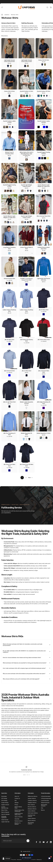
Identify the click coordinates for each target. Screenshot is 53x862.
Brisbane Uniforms (32, 808)
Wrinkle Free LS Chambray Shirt (9, 153)
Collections (6, 14)
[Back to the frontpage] (2, 14)
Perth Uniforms (31, 804)
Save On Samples (5, 814)
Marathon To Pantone (18, 823)
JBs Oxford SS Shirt (9, 370)
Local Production (45, 800)
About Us (17, 796)
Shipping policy (39, 859)
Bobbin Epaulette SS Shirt (26, 434)
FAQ (16, 800)
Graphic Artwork (5, 804)
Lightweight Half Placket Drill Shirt (43, 279)
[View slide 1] (24, 775)
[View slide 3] (27, 775)
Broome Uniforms (32, 806)
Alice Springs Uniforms (31, 823)
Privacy (16, 804)
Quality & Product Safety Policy (19, 814)
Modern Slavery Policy (18, 807)
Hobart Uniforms (32, 818)
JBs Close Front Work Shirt (9, 465)
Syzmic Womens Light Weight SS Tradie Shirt (44, 185)
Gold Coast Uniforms (33, 813)
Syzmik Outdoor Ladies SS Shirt (43, 121)
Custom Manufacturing (4, 807)
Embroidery (4, 796)
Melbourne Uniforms (32, 796)
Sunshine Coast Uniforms (31, 815)
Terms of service (33, 859)
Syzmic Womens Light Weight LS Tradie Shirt (9, 216)
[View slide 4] (29, 775)
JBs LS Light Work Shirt (9, 402)
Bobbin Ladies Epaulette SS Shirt (26, 402)
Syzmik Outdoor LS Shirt (26, 91)
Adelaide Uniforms (32, 802)
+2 (49, 220)
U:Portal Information (45, 796)
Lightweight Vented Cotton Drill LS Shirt (26, 60)
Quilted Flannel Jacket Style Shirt (44, 248)
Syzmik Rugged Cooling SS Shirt (43, 153)
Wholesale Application (4, 817)
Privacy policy (13, 859)
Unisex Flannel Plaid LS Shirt (26, 248)
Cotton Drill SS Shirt (43, 60)
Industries (17, 818)
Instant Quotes (4, 819)
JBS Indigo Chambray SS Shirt (43, 402)
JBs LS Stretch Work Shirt (43, 371)
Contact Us (17, 798)
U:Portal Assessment (46, 798)
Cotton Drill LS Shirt (9, 91)
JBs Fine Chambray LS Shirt (9, 434)
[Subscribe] (28, 840)
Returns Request (5, 812)
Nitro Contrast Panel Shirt (43, 216)
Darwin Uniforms (32, 820)
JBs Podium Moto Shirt (44, 339)
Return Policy (4, 810)
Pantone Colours (18, 821)
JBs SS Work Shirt (43, 309)
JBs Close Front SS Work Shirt (26, 465)
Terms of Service (18, 816)
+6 (32, 95)
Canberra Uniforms (32, 800)
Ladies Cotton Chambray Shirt (9, 310)
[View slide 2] (25, 775)
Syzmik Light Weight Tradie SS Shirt (26, 185)
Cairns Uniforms (31, 811)
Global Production (45, 802)
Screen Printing (4, 802)
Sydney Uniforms (32, 798)
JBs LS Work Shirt (26, 370)
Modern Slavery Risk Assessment (19, 810)
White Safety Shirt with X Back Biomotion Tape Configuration (26, 154)
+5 (49, 95)
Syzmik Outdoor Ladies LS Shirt (9, 121)
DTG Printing (4, 800)
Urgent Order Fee (5, 821)
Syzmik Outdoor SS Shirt (43, 91)
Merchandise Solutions (44, 805)
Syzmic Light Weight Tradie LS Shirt (26, 216)
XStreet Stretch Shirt (9, 278)
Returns (43, 810)
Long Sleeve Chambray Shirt (9, 248)
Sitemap (16, 802)
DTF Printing (4, 798)
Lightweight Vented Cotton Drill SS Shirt (9, 60)
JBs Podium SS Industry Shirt (26, 340)
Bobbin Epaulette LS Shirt (44, 433)
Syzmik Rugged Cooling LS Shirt (9, 185)
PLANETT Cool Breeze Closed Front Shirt (26, 279)
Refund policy (19, 859)
